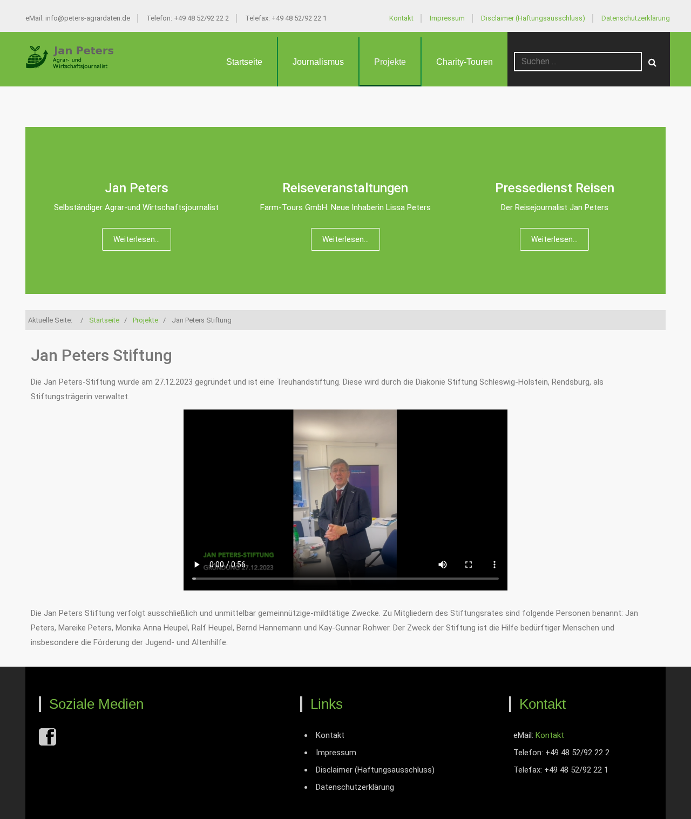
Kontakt (401, 18)
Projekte (390, 61)
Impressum (447, 18)
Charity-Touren (464, 61)
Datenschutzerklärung (635, 18)
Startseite (244, 61)
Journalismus (318, 61)
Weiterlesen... (136, 239)
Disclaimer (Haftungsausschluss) (533, 18)
